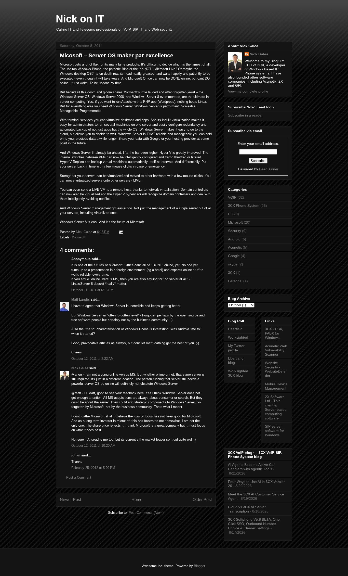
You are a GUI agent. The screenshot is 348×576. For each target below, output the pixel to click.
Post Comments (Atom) (146, 513)
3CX (231, 273)
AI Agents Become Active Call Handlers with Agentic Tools (251, 467)
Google (234, 256)
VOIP (232, 197)
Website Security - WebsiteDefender (276, 369)
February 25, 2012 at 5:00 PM (93, 468)
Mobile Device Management (276, 386)
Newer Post (70, 499)
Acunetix (235, 247)
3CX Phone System (243, 205)
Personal (235, 281)
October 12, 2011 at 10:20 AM (93, 445)
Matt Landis (80, 299)
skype (232, 264)
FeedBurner (268, 169)
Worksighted (238, 337)
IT (229, 214)
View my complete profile (248, 91)
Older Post (202, 499)
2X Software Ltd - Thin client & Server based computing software (276, 407)
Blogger (199, 566)
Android (234, 239)
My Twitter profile (236, 348)
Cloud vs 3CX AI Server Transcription (247, 509)
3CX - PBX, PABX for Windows (274, 333)
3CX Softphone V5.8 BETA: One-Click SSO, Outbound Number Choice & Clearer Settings (254, 523)
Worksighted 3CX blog (238, 373)
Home (136, 499)
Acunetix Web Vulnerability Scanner (276, 350)
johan (75, 455)
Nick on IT (80, 18)
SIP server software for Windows (274, 430)
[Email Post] (120, 232)
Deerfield (235, 329)
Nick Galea (79, 368)
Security (234, 231)
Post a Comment (78, 477)
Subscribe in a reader (245, 115)
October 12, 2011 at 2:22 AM (92, 359)
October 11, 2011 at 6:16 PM (92, 290)
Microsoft (78, 237)
